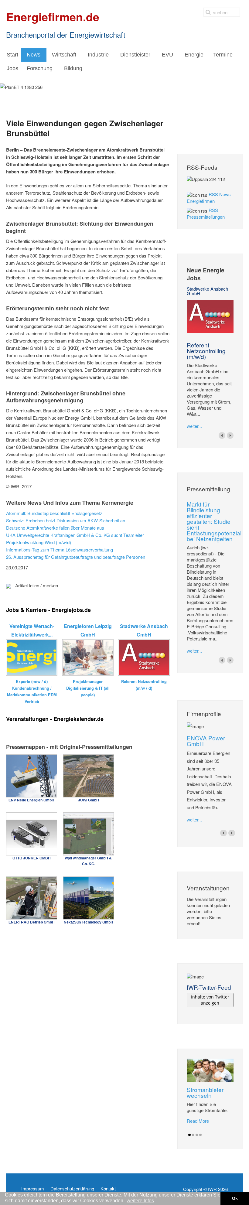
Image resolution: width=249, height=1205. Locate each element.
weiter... (194, 426)
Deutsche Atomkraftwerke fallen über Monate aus (55, 527)
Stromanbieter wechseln (205, 1092)
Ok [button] (235, 1198)
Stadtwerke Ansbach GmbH (207, 290)
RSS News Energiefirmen (209, 197)
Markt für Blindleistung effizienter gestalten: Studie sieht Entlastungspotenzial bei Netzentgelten (214, 521)
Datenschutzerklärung (72, 1189)
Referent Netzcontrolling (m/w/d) (206, 350)
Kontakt (108, 1189)
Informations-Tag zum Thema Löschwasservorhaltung (59, 549)
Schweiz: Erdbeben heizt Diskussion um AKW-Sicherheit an (65, 520)
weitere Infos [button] (140, 1200)
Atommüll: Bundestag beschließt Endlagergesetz (54, 513)
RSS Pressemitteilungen (206, 213)
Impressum (32, 1189)
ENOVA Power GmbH (206, 741)
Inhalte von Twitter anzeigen (210, 1000)
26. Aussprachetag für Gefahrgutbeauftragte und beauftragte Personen (75, 557)
